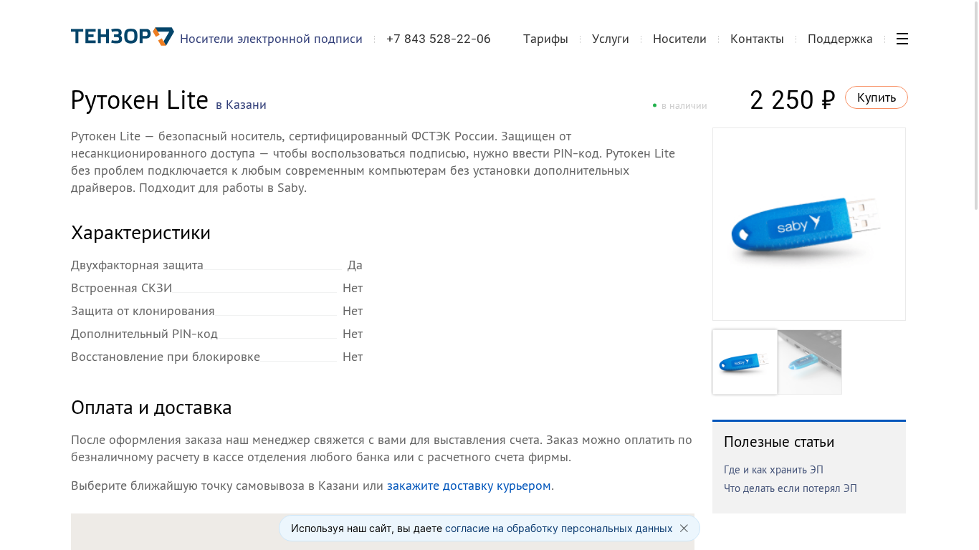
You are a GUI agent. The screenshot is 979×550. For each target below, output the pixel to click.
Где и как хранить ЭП (773, 469)
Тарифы (545, 38)
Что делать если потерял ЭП (790, 488)
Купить (876, 97)
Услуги (610, 38)
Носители (680, 38)
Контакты (757, 38)
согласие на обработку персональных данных (559, 528)
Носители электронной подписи (271, 38)
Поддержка (840, 38)
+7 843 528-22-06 (438, 38)
